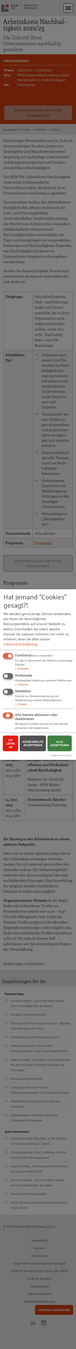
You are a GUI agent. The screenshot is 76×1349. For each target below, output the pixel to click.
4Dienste (22, 668)
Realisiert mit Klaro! (62, 755)
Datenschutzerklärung (20, 644)
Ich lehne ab (10, 743)
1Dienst (21, 704)
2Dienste (21, 684)
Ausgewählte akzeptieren (32, 743)
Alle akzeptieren (59, 743)
